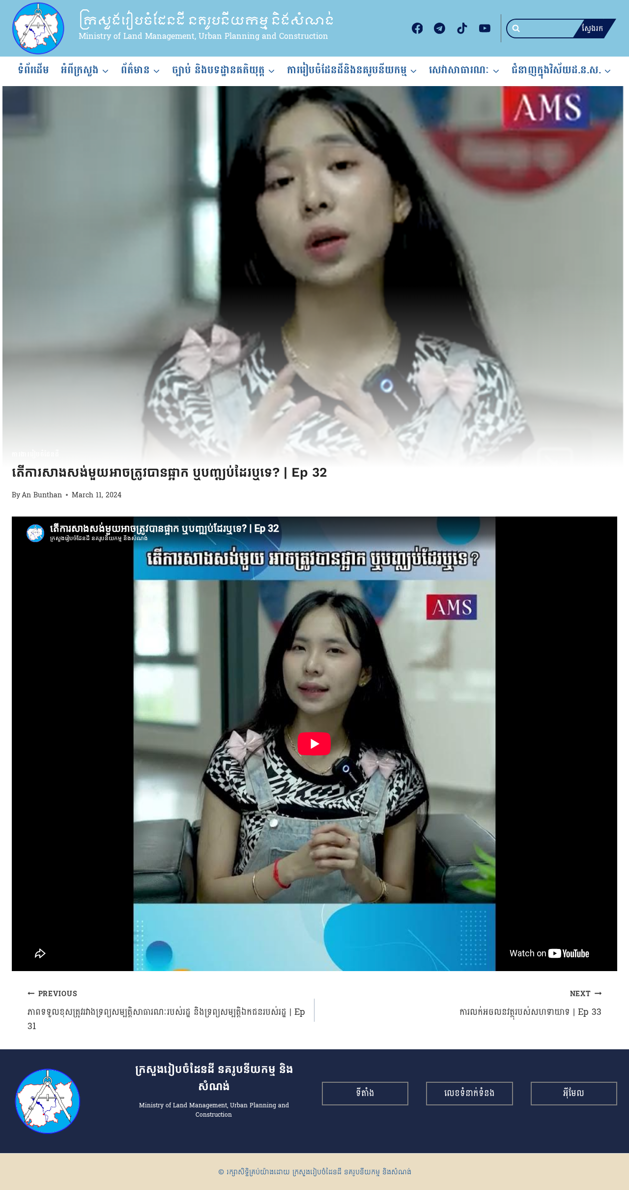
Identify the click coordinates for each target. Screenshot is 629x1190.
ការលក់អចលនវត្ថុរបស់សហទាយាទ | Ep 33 (530, 1003)
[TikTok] (462, 28)
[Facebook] (417, 28)
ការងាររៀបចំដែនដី (35, 454)
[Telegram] (440, 28)
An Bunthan (42, 494)
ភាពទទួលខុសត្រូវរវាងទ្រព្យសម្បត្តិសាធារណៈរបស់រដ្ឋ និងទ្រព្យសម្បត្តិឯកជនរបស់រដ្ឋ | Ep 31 (166, 1010)
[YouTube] (484, 28)
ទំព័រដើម (33, 70)
